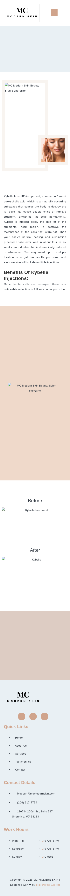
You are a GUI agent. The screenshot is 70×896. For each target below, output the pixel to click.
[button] (54, 12)
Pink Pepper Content (48, 884)
